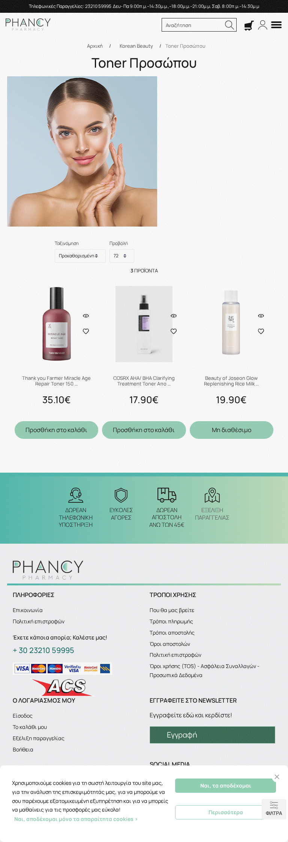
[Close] (277, 776)
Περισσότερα (225, 812)
